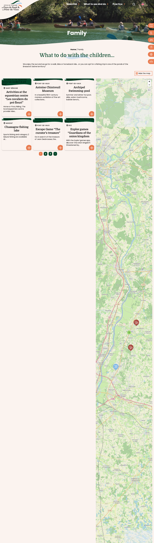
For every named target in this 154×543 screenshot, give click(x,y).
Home (73, 49)
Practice (117, 4)
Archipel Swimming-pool (79, 97)
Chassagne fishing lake (16, 134)
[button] (129, 332)
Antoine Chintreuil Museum (48, 97)
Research (134, 4)
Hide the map (144, 73)
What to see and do (95, 4)
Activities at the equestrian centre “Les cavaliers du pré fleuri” (16, 97)
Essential (72, 4)
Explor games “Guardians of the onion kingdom (79, 134)
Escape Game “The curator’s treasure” (48, 134)
